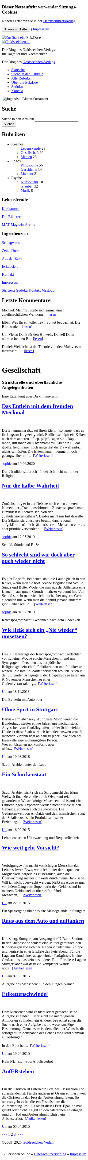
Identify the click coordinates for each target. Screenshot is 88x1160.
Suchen (9, 124)
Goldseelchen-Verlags (39, 62)
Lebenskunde (31, 148)
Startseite (18, 70)
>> (21, 1134)
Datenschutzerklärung (59, 21)
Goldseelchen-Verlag (38, 1142)
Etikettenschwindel (25, 994)
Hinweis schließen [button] (16, 29)
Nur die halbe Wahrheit (30, 486)
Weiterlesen (42, 456)
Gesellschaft (30, 153)
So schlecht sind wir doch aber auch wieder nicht (38, 558)
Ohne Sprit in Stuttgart (30, 709)
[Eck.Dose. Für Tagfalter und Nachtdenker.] (13, 38)
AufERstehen (18, 1071)
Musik (25, 190)
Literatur (27, 174)
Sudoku (17, 87)
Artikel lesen (22, 968)
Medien (26, 157)
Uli (4, 692)
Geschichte (29, 169)
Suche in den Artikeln (27, 74)
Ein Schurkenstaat (24, 774)
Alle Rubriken (21, 78)
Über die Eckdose (24, 82)
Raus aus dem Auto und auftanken (43, 921)
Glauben (27, 186)
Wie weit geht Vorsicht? (30, 848)
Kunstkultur (29, 182)
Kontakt (17, 91)
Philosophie (29, 165)
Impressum (41, 29)
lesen (52, 314)
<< (4, 1134)
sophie (6, 464)
